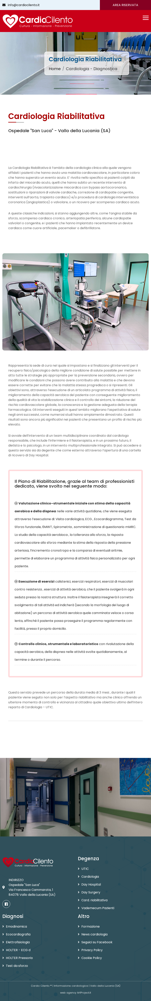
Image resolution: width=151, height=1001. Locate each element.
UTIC (85, 868)
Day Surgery (90, 892)
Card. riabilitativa (94, 900)
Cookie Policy (91, 958)
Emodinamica (16, 926)
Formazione (90, 926)
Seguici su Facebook (96, 942)
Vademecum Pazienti (97, 908)
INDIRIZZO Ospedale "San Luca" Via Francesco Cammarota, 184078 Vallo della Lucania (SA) (32, 887)
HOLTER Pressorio (19, 958)
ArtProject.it (84, 992)
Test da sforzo (17, 965)
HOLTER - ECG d (18, 950)
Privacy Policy (92, 950)
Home (55, 68)
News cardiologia (94, 934)
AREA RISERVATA (125, 5)
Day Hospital (91, 884)
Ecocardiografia (18, 934)
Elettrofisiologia (18, 942)
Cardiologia (90, 876)
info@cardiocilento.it (23, 5)
